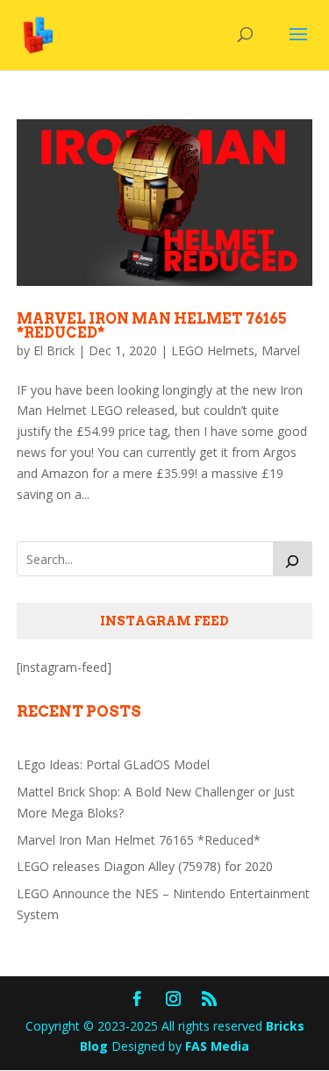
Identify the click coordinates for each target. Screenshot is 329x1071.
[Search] (293, 558)
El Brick (54, 350)
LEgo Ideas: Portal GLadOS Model (113, 764)
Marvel (280, 350)
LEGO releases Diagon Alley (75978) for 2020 (145, 866)
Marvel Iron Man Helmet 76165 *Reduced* (152, 326)
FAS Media (217, 1046)
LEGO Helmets (212, 350)
